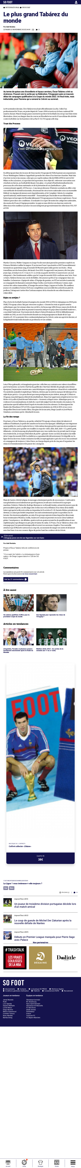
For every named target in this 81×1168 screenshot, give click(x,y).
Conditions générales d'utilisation (17, 991)
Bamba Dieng (7, 1018)
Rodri (5, 1002)
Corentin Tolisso (9, 1014)
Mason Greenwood (9, 1012)
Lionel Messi (7, 1008)
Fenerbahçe (30, 1012)
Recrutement (68, 991)
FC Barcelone (31, 1008)
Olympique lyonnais (33, 1000)
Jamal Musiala (8, 1000)
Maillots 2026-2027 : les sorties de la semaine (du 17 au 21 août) (49, 630)
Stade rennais (31, 1010)
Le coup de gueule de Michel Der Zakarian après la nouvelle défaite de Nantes (31, 913)
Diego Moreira (8, 1010)
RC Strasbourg (31, 1002)
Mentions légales (58, 989)
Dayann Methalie (9, 1006)
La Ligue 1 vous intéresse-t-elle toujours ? (22, 883)
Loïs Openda (7, 1004)
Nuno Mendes (8, 1016)
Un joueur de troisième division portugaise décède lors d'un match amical (30, 897)
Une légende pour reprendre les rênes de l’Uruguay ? (51, 596)
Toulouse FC (30, 1016)
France (28, 1014)
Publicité (37, 991)
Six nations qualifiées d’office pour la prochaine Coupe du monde (17, 596)
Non (12, 888)
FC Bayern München (33, 1018)
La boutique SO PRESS (39, 989)
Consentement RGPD (51, 991)
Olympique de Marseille (34, 1006)
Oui (5, 888)
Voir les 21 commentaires (14, 579)
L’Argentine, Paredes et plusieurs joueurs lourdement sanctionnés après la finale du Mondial (18, 631)
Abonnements (10, 989)
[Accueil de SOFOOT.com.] (13, 2)
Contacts (23, 989)
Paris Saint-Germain (33, 1004)
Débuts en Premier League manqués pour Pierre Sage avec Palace (27, 930)
